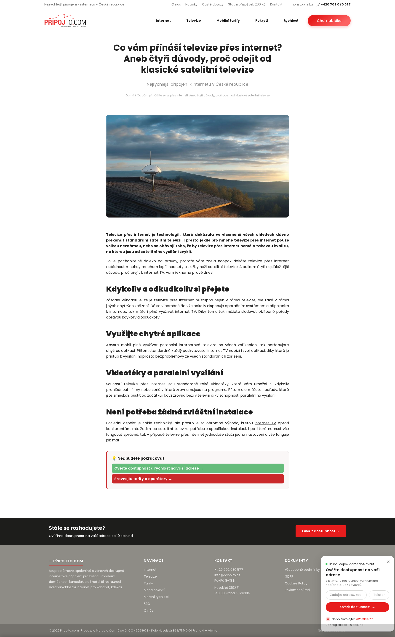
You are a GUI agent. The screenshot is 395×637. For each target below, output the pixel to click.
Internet (163, 20)
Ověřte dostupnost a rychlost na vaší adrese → (158, 468)
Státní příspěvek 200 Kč (247, 4)
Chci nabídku (329, 20)
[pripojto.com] (65, 20)
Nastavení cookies (331, 630)
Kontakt (276, 4)
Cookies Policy (296, 583)
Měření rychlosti (156, 597)
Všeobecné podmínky (302, 569)
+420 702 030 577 (336, 4)
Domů (130, 95)
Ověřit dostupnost (357, 607)
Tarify (148, 583)
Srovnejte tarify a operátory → (143, 478)
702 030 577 (364, 619)
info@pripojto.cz (227, 575)
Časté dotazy (213, 4)
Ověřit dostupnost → (321, 531)
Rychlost (291, 20)
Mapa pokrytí (154, 590)
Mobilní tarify (228, 20)
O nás (176, 4)
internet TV (154, 272)
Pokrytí (261, 20)
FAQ (147, 603)
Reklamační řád (297, 590)
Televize (193, 20)
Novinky (191, 4)
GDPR (289, 576)
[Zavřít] (388, 561)
